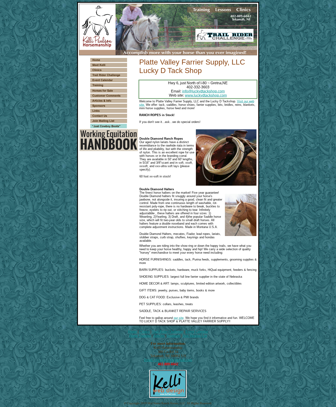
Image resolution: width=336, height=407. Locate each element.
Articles (158, 336)
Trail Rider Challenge (167, 332)
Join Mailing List (195, 336)
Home (132, 332)
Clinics (144, 332)
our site (179, 318)
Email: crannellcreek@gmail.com (168, 360)
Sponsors (173, 336)
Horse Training (140, 336)
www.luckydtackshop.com (206, 95)
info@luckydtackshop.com (203, 91)
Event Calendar (197, 332)
